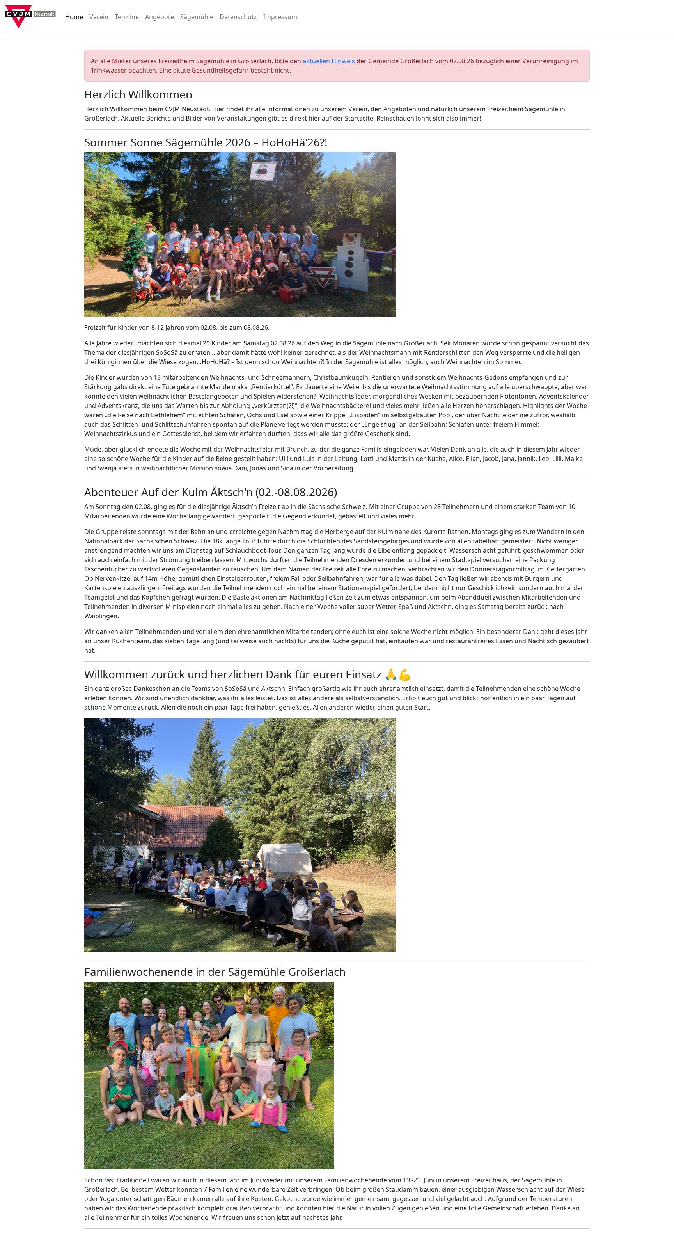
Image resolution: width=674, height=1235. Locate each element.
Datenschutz (238, 16)
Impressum (280, 16)
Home (74, 16)
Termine (127, 16)
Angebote (159, 16)
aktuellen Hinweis (329, 61)
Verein (98, 16)
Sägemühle (196, 16)
